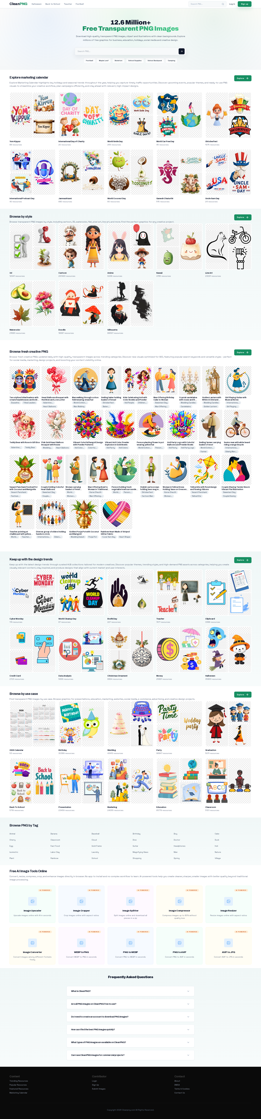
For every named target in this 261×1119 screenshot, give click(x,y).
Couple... (46, 496)
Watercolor (15, 330)
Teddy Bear (30, 447)
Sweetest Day (161, 403)
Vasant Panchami (18, 492)
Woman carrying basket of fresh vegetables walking (75, 489)
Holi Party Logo (187, 448)
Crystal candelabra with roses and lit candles (188, 400)
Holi (216, 846)
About (177, 1081)
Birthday (62, 750)
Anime (110, 273)
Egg (11, 846)
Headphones (179, 846)
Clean (18, 4)
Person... (159, 448)
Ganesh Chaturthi (164, 198)
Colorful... (92, 448)
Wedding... (47, 448)
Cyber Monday (16, 619)
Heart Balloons (49, 406)
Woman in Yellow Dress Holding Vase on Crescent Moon (175, 489)
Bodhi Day (112, 619)
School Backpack (155, 60)
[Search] (223, 4)
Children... (142, 403)
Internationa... (233, 403)
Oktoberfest (211, 141)
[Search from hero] (182, 51)
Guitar (135, 846)
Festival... (15, 496)
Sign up (244, 4)
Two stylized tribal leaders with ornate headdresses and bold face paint (24, 400)
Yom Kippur (15, 141)
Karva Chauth (95, 492)
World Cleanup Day (67, 619)
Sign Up (95, 1085)
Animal (12, 833)
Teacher (68, 4)
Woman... (71, 496)
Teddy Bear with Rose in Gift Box (25, 442)
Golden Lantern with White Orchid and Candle (211, 400)
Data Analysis (64, 676)
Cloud (94, 840)
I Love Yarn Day (108, 537)
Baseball (95, 833)
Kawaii (159, 273)
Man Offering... (161, 406)
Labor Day (55, 852)
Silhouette (112, 330)
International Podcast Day (22, 198)
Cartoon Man (147, 496)
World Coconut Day (116, 198)
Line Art (209, 273)
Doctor (177, 840)
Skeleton (118, 60)
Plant (12, 858)
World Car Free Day (165, 141)
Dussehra (15, 403)
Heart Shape (124, 537)
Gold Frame (97, 846)
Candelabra (186, 406)
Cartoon (62, 273)
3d (11, 273)
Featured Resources (19, 1089)
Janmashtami (65, 198)
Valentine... (48, 403)
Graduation (210, 750)
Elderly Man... (231, 451)
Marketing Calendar (18, 1093)
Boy (175, 833)
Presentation (64, 807)
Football (80, 4)
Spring (177, 858)
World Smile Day (114, 141)
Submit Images (98, 1089)
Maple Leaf (104, 60)
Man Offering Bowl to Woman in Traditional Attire (98, 489)
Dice (135, 840)
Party (158, 750)
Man (176, 852)
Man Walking (79, 406)
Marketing (112, 807)
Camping (171, 60)
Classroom (210, 807)
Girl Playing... (232, 406)
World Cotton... (80, 403)
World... (70, 492)
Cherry (12, 840)
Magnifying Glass (140, 852)
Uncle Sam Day (212, 198)
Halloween (37, 4)
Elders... (57, 537)
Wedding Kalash (77, 537)
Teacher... (26, 537)
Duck (217, 840)
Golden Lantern (210, 406)
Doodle (61, 330)
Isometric (14, 852)
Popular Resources (18, 1085)
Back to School (52, 4)
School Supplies (135, 60)
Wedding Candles (188, 403)
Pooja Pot (92, 537)
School (95, 858)
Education (161, 807)
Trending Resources (19, 1081)
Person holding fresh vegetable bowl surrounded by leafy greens (124, 489)
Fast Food (55, 846)
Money (159, 676)
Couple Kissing (229, 496)
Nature (218, 852)
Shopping (137, 858)
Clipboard (210, 619)
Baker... (106, 406)
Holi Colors (123, 448)
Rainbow (54, 858)
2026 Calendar (16, 750)
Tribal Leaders (29, 403)
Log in (232, 4)
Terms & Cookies (182, 1089)
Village (218, 858)
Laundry (95, 852)
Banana (54, 833)
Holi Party (111, 448)
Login (94, 1081)
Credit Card (15, 676)
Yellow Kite (196, 496)
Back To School (17, 807)
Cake (217, 833)
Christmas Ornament (117, 676)
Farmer (204, 451)
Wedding (111, 750)
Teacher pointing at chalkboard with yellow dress (20, 534)
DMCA (177, 1085)
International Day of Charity (71, 141)
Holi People (129, 403)
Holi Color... (79, 448)
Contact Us (179, 1093)
